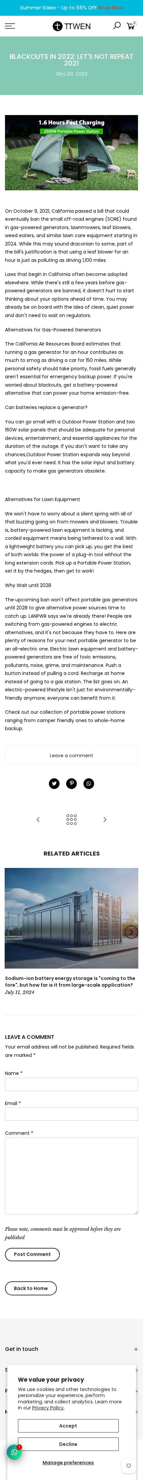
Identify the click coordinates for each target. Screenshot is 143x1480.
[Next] (131, 932)
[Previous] (12, 932)
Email (13, 1103)
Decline (68, 1444)
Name (14, 1073)
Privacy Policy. (48, 1407)
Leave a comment (71, 755)
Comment (19, 1133)
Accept (68, 1425)
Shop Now (110, 7)
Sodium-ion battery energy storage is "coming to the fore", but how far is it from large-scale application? (70, 981)
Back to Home (31, 1288)
